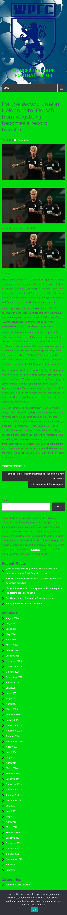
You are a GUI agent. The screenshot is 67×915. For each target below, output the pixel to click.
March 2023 (12, 827)
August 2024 (12, 746)
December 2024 (14, 725)
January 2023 (12, 838)
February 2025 (13, 714)
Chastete (35, 549)
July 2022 (10, 870)
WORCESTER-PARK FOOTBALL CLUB (33, 73)
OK (34, 909)
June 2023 (11, 811)
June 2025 (11, 693)
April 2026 (11, 639)
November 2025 (14, 666)
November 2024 (14, 730)
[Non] (62, 902)
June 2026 (11, 629)
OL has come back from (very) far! (47, 484)
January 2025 (12, 720)
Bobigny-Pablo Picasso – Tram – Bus (24, 603)
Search (5, 500)
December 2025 (14, 661)
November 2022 (14, 848)
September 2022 (14, 859)
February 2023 (13, 832)
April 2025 (11, 704)
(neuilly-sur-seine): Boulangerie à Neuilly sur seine (30, 598)
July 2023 (10, 805)
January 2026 (12, 655)
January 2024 (12, 779)
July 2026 (10, 623)
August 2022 (12, 864)
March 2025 (12, 709)
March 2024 (12, 768)
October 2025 (12, 671)
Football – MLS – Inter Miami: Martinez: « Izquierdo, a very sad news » (35, 476)
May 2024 (10, 757)
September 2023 (14, 800)
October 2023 (12, 795)
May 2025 (10, 698)
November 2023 (14, 789)
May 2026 (10, 634)
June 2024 (11, 752)
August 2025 (12, 682)
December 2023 (14, 784)
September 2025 (14, 677)
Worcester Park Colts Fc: (14, 465)
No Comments (21, 140)
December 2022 (14, 843)
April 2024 (11, 763)
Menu (6, 88)
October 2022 (12, 854)
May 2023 (10, 816)
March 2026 (12, 645)
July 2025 (10, 688)
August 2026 (12, 618)
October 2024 (12, 736)
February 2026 (13, 650)
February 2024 (13, 773)
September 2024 (14, 741)
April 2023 (11, 821)
